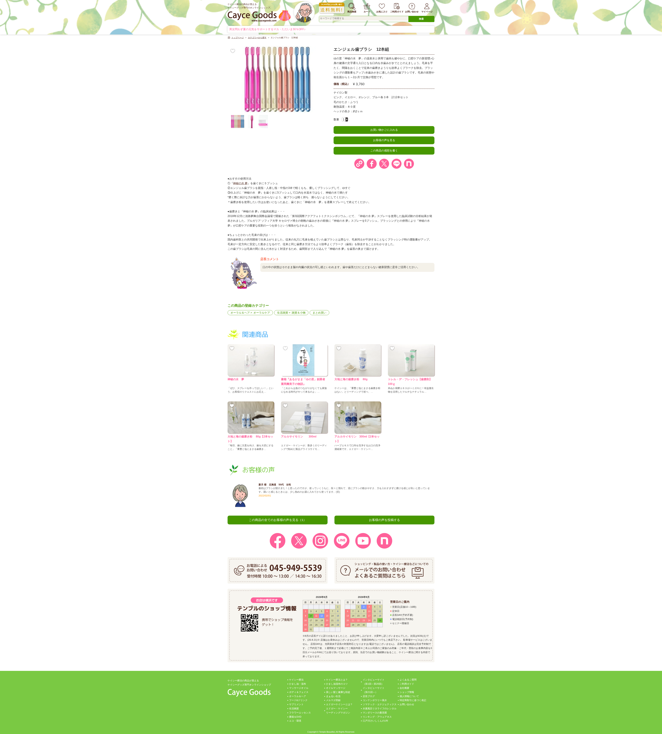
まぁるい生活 (333, 696)
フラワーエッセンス (300, 712)
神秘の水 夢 (240, 183)
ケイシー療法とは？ (337, 679)
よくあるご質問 (408, 679)
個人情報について (409, 696)
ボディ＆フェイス (298, 692)
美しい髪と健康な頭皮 (338, 692)
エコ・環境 (295, 720)
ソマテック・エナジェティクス (380, 704)
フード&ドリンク (298, 700)
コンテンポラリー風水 (375, 700)
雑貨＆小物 (298, 312)
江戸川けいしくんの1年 (375, 720)
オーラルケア (261, 312)
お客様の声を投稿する (384, 520)
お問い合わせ (407, 704)
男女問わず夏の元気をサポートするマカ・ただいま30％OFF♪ (267, 29)
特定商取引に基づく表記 (413, 700)
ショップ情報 (407, 692)
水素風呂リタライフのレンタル (380, 708)
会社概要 (404, 688)
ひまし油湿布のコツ (337, 683)
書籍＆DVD (295, 716)
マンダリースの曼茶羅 (375, 712)
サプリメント (296, 704)
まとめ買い (319, 312)
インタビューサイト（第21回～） (373, 690)
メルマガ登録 (333, 700)
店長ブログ (369, 696)
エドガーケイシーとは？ (339, 704)
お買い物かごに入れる (384, 129)
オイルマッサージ (335, 688)
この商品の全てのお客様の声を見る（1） (277, 520)
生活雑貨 (282, 312)
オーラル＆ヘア (240, 312)
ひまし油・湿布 (297, 683)
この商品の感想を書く (384, 150)
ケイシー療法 (296, 679)
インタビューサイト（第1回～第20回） (373, 681)
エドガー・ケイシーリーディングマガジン (338, 710)
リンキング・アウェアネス (377, 716)
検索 (421, 18)
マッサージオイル (298, 688)
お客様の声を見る (384, 140)
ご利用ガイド (407, 683)
